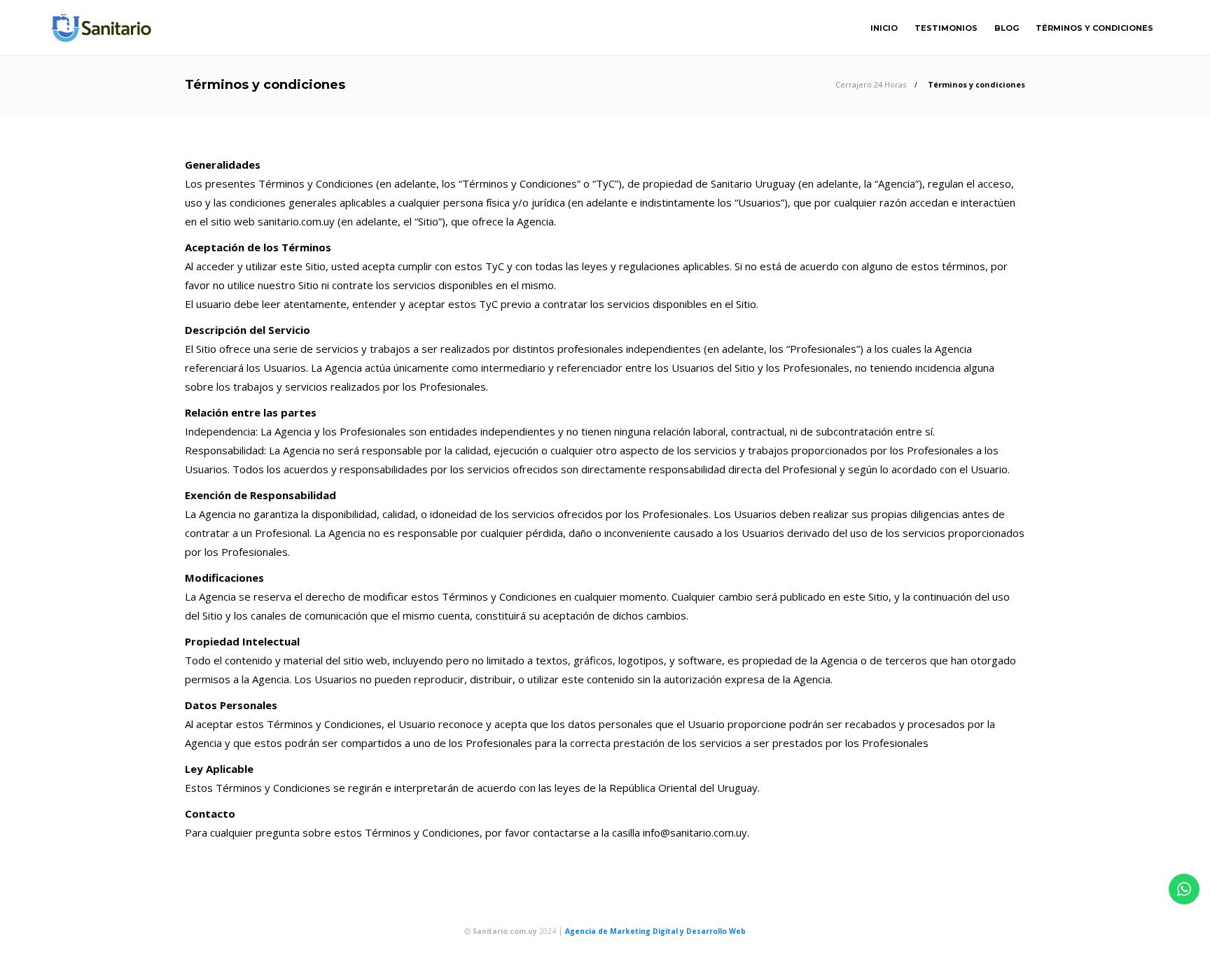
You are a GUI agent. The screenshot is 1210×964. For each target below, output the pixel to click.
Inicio (884, 28)
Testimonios (946, 28)
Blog (1006, 28)
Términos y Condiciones (1094, 28)
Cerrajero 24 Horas (870, 84)
